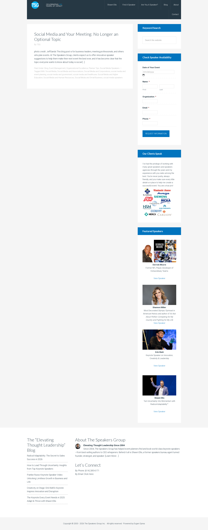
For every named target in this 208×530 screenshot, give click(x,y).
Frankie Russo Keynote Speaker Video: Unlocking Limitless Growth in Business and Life (47, 478)
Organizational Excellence (77, 68)
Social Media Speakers (109, 68)
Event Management (57, 68)
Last (161, 90)
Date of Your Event (151, 67)
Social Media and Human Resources (58, 77)
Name (146, 82)
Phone (146, 119)
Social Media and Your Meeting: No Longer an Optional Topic (76, 36)
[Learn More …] (112, 456)
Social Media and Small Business (89, 77)
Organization (149, 97)
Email (146, 108)
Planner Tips (94, 68)
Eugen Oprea (139, 523)
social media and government (59, 74)
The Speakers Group (46, 5)
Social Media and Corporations (97, 71)
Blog (46, 68)
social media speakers (113, 77)
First (144, 90)
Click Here (89, 474)
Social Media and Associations (70, 71)
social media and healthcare (85, 74)
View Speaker (159, 278)
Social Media (51, 71)
